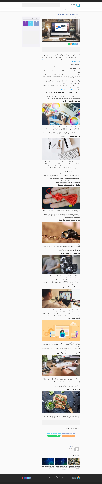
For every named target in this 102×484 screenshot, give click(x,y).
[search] (23, 10)
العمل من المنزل (69, 428)
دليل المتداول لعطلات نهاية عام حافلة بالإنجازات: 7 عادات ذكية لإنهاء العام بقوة (61, 467)
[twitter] (30, 23)
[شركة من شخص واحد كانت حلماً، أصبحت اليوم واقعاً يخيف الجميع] (74, 461)
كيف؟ (30, 10)
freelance (76, 428)
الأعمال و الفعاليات (45, 10)
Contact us (74, 483)
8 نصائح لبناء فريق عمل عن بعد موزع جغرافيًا (68, 89)
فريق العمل (72, 0)
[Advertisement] (41, 5)
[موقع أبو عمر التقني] (76, 477)
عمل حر (66, 428)
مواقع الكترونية (59, 10)
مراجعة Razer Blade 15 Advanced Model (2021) (71, 443)
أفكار (73, 428)
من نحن (79, 0)
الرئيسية (78, 10)
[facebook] (36, 23)
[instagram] (25, 23)
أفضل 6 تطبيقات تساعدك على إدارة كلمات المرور (50, 443)
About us (78, 483)
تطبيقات (52, 10)
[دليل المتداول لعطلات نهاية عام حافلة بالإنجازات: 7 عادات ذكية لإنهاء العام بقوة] (61, 461)
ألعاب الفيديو (35, 10)
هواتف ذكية (66, 10)
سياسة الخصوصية (67, 0)
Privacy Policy (69, 483)
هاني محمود (77, 17)
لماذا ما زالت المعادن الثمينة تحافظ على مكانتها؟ (48, 467)
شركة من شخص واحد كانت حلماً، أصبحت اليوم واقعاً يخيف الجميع (74, 467)
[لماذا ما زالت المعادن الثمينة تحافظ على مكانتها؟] (48, 461)
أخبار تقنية (73, 10)
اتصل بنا (76, 0)
